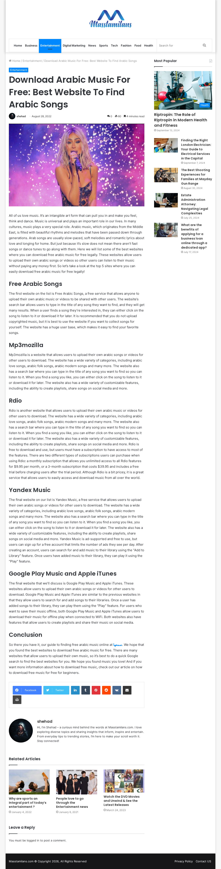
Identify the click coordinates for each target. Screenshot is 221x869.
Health (148, 45)
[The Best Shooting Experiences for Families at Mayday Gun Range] (166, 175)
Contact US (203, 861)
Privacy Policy (184, 861)
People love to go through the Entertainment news (72, 802)
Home (18, 45)
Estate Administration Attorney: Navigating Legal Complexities (194, 204)
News (92, 45)
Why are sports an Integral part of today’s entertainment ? (27, 802)
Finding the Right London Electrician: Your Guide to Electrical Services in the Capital (196, 149)
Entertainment (50, 45)
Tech (114, 45)
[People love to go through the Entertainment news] (76, 781)
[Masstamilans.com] (110, 19)
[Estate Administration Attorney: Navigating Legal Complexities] (166, 200)
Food (137, 45)
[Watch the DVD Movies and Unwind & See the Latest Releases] (124, 781)
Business (31, 45)
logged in (33, 840)
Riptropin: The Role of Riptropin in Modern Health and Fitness (180, 120)
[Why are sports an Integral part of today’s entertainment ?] (29, 781)
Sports (103, 45)
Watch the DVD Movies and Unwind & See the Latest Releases (122, 800)
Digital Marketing (74, 45)
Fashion (126, 45)
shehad (21, 116)
